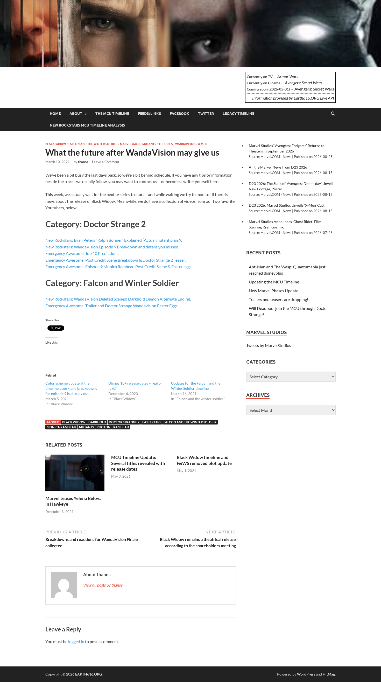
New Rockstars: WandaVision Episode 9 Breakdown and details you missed (111, 246)
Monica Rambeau (61, 427)
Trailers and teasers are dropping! (278, 299)
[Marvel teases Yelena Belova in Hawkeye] (74, 474)
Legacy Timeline (238, 114)
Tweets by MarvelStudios (268, 345)
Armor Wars (287, 76)
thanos (83, 162)
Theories (166, 144)
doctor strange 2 (124, 422)
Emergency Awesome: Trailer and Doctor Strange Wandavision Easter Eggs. (111, 305)
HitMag (329, 674)
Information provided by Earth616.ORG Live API (293, 97)
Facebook (179, 114)
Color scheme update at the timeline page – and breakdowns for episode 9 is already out (71, 388)
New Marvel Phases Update (273, 290)
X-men (202, 144)
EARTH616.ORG (84, 79)
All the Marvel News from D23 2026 (278, 167)
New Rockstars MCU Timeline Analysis (87, 125)
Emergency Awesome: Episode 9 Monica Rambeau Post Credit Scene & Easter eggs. (118, 266)
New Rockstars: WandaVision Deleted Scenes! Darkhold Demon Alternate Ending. (118, 298)
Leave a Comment (105, 162)
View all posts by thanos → (105, 584)
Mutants (149, 144)
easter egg (151, 422)
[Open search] (333, 114)
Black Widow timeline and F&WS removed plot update (204, 460)
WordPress (306, 674)
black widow (74, 422)
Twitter (206, 114)
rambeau (121, 427)
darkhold (97, 422)
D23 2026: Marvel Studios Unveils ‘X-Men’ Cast (286, 205)
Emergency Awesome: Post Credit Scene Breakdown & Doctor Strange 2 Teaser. (115, 260)
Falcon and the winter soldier (92, 144)
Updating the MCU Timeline (274, 281)
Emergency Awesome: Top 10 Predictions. (82, 253)
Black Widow (55, 144)
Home (55, 114)
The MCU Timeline (112, 114)
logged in (76, 641)
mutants (86, 427)
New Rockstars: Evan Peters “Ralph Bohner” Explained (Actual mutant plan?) (113, 240)
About (75, 114)
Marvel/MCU (130, 144)
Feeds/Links (149, 114)
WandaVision (185, 144)
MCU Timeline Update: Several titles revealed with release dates (138, 463)
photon (103, 427)
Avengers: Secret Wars (303, 82)
